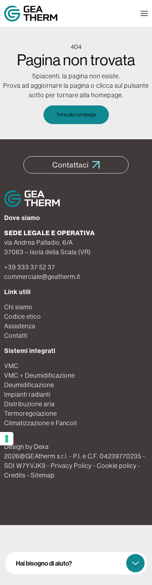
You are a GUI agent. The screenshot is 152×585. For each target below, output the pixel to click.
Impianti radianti (27, 394)
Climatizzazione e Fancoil (40, 423)
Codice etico (22, 316)
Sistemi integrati (29, 351)
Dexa (41, 447)
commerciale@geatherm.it (42, 277)
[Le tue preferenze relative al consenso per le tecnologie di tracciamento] (6, 438)
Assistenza (19, 326)
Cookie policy (116, 466)
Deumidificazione (29, 385)
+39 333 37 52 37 (29, 267)
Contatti (16, 335)
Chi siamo (18, 307)
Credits (14, 475)
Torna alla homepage (76, 114)
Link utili (17, 292)
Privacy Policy (71, 466)
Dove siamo (22, 218)
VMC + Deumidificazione (39, 375)
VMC (11, 366)
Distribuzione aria (29, 404)
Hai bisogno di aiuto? (44, 563)
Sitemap (43, 475)
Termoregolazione (30, 413)
